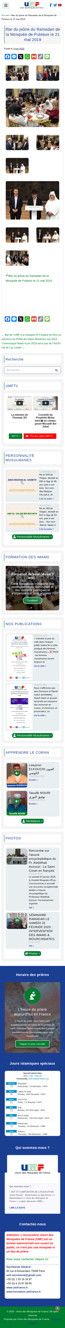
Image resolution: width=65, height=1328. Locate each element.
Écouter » (33, 780)
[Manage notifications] (57, 1308)
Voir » (31, 907)
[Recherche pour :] (32, 370)
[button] (32, 536)
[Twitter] (55, 5)
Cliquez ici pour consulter (32, 1044)
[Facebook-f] (51, 5)
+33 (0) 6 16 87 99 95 (19, 1283)
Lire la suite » (46, 498)
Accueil (5, 15)
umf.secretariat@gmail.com (23, 1275)
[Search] (56, 370)
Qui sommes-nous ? (20, 1186)
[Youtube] (60, 5)
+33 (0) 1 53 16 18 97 (19, 1279)
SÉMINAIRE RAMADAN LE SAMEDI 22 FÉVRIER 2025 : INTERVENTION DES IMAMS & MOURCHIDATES (41, 927)
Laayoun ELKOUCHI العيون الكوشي (41, 769)
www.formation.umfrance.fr (23, 1291)
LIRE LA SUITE (17, 1207)
